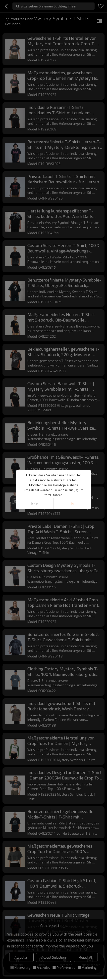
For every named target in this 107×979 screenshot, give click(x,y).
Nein (34, 504)
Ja (72, 504)
